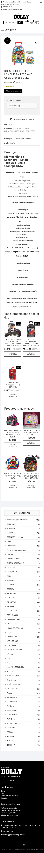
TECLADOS (11, 736)
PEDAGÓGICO (12, 697)
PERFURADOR (12, 710)
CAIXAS (10, 554)
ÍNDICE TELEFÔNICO (15, 628)
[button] (36, 43)
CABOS (9, 542)
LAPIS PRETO (12, 646)
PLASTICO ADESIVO (14, 723)
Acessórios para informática (18, 520)
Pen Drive (10, 706)
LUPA (9, 658)
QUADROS (11, 728)
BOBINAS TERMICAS (15, 537)
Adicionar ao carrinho (13, 91)
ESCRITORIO (11, 594)
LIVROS (10, 654)
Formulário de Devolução (9, 796)
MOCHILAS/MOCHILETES (25, 131)
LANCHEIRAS (9, 131)
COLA (9, 576)
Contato (4, 798)
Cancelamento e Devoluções (11, 810)
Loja (2, 793)
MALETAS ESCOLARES (15, 667)
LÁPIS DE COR (12, 641)
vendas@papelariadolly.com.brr (13, 835)
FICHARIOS (11, 606)
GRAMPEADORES (13, 620)
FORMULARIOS (12, 615)
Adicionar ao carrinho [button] (13, 354)
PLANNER (11, 719)
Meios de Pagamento (8, 813)
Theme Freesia (25, 850)
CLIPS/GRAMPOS (13, 572)
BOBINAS (10, 533)
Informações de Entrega (9, 815)
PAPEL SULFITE (13, 689)
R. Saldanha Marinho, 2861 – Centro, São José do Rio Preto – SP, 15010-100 (16, 3)
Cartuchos (11, 568)
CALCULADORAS (13, 559)
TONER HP (11, 745)
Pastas (9, 693)
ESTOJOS (25, 128)
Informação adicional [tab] (23, 139)
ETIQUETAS (11, 602)
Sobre (3, 791)
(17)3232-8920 (7, 7)
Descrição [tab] (8, 139)
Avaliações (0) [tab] (9, 143)
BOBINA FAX (11, 528)
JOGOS (9, 632)
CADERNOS (11, 546)
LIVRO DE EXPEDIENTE (16, 650)
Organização (11, 680)
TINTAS (10, 741)
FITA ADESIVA (12, 611)
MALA (9, 663)
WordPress (39, 850)
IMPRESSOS (11, 624)
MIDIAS (10, 671)
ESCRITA (10, 589)
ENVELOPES (11, 580)
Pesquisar (20, 22)
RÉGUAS (10, 732)
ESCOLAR (17, 128)
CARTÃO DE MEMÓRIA (15, 563)
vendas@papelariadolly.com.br (12, 10)
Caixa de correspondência (17, 550)
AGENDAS (11, 524)
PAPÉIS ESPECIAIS (14, 684)
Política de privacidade (9, 808)
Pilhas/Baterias (13, 715)
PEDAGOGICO (12, 702)
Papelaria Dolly (6, 850)
